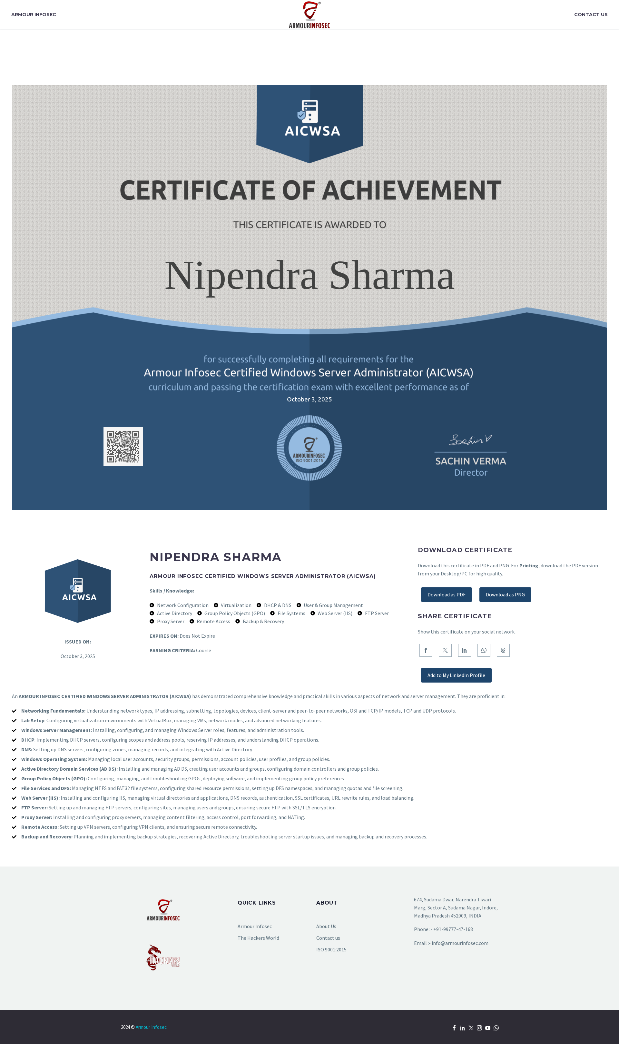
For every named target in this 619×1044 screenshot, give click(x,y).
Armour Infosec (33, 14)
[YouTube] (487, 1027)
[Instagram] (479, 1027)
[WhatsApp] (483, 650)
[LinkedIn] (464, 650)
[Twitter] (445, 650)
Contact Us (591, 14)
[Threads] (503, 650)
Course (203, 650)
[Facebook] (425, 650)
